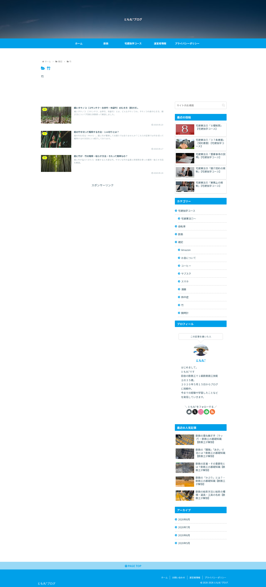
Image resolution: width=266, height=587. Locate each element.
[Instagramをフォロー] (201, 411)
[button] (223, 105)
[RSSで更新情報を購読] (212, 411)
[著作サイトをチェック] (189, 411)
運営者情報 (194, 577)
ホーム (164, 577)
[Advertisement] (102, 94)
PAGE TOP (134, 566)
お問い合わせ (178, 577)
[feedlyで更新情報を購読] (206, 411)
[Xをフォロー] (195, 411)
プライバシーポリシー (215, 577)
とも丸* (201, 360)
